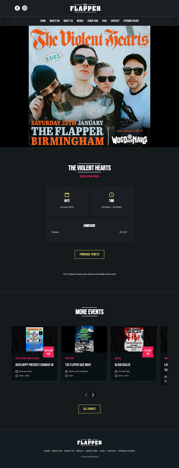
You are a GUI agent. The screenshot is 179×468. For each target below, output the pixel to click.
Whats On (55, 21)
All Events (90, 409)
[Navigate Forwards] (93, 395)
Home (43, 21)
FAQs (104, 21)
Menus (80, 21)
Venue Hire (92, 21)
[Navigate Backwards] (86, 395)
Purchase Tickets (89, 254)
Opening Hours (131, 21)
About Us (68, 21)
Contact (115, 21)
